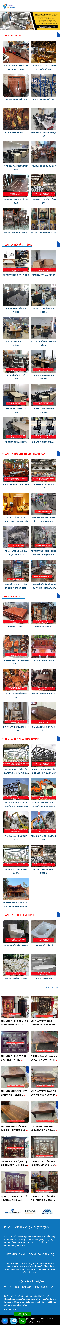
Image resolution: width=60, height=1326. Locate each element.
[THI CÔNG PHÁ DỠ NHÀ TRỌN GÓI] (43, 822)
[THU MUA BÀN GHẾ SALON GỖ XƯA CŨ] (16, 646)
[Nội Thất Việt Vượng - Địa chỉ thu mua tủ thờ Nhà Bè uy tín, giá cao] (15, 1146)
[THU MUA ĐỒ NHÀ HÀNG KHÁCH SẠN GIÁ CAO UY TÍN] (16, 503)
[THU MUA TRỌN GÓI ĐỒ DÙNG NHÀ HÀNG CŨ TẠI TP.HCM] (43, 537)
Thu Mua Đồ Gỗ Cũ (13, 596)
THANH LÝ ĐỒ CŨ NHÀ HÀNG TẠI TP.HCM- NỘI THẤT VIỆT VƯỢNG (44, 588)
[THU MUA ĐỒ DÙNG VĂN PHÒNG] (16, 327)
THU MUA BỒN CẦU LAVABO (16, 945)
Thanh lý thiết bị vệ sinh (18, 915)
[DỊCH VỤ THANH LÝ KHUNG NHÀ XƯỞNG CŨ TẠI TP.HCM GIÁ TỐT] (43, 788)
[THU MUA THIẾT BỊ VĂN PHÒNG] (16, 261)
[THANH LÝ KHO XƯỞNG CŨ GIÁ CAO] (43, 185)
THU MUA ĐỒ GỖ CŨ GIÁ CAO (44, 166)
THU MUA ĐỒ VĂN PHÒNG (16, 442)
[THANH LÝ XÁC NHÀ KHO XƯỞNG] (43, 855)
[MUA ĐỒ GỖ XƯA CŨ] (43, 612)
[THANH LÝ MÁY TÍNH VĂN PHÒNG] (16, 361)
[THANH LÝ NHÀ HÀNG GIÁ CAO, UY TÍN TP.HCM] (16, 537)
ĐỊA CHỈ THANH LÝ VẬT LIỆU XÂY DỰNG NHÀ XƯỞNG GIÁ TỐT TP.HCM (16, 773)
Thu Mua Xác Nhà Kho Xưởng (20, 739)
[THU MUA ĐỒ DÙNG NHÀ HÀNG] (43, 470)
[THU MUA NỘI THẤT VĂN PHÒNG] (16, 294)
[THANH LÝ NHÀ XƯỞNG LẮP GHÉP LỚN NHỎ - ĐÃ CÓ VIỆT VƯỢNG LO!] (43, 755)
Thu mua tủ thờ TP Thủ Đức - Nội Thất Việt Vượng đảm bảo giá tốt (14, 1060)
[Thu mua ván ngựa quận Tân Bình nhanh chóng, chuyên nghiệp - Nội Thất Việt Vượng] (15, 1111)
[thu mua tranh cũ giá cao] (16, 118)
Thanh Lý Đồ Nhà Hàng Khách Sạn (23, 454)
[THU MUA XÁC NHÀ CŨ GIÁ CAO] (16, 822)
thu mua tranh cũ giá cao (16, 132)
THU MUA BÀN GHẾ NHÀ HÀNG (16, 484)
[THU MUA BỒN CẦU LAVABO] (16, 931)
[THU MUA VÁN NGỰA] (16, 612)
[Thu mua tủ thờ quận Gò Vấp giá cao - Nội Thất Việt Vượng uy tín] (15, 1006)
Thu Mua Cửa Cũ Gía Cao (16, 99)
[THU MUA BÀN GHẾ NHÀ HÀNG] (16, 470)
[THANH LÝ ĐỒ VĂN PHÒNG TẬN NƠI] (43, 118)
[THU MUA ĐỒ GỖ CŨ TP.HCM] (43, 679)
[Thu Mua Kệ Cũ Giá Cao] (43, 85)
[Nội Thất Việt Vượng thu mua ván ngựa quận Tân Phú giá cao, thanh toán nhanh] (44, 1076)
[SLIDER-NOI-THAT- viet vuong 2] (30, 21)
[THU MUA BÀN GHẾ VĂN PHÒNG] (16, 394)
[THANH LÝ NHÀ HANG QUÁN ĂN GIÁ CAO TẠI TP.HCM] (43, 503)
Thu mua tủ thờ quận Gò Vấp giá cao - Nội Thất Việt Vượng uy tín (14, 1025)
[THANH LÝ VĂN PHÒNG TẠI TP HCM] (16, 151)
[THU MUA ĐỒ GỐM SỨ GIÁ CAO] (43, 218)
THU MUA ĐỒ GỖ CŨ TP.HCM (43, 693)
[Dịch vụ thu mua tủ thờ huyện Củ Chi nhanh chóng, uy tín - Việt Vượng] (15, 1181)
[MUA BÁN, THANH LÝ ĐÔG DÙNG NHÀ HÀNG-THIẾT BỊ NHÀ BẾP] (16, 570)
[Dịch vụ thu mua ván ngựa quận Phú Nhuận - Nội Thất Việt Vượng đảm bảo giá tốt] (44, 1111)
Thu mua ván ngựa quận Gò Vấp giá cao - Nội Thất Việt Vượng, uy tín (44, 1060)
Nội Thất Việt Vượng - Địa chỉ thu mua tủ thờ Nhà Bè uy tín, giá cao (14, 1165)
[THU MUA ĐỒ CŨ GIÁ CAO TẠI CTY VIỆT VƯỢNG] (43, 51)
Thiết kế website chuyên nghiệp (33, 1320)
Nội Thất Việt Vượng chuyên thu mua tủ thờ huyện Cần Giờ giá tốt (43, 1025)
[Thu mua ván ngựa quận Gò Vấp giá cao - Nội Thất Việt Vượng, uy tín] (44, 1041)
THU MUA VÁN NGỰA (16, 627)
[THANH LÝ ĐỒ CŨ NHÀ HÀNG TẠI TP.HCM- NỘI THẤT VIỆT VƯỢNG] (43, 570)
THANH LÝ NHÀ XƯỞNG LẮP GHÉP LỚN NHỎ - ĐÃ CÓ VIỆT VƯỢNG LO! (44, 773)
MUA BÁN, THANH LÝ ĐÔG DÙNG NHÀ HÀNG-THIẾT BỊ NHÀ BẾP (16, 588)
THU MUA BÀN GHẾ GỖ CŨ (44, 660)
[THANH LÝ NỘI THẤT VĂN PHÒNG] (43, 394)
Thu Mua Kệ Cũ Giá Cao (43, 99)
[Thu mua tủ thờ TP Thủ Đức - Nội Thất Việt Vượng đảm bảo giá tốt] (15, 1041)
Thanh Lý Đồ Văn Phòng (17, 244)
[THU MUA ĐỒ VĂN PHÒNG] (16, 428)
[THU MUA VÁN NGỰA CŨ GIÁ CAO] (16, 185)
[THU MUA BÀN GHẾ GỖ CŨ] (43, 646)
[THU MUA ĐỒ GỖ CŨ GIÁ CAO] (43, 151)
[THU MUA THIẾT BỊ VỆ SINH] (16, 964)
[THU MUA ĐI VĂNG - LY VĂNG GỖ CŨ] (43, 712)
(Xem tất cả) (51, 987)
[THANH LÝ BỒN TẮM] (43, 964)
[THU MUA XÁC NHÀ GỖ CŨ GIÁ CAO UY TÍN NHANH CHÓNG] (16, 888)
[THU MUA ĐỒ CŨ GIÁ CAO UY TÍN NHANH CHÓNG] (16, 51)
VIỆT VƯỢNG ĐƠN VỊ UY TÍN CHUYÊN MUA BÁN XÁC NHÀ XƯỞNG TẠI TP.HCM (16, 806)
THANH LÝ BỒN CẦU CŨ (43, 945)
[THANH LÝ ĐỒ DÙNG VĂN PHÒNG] (43, 294)
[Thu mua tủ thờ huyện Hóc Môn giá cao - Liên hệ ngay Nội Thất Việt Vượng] (44, 1146)
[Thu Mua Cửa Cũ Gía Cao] (16, 85)
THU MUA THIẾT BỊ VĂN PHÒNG (16, 275)
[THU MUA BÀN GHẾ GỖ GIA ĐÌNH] (16, 679)
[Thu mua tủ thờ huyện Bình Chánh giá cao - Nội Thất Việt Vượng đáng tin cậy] (44, 1181)
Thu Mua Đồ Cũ (11, 35)
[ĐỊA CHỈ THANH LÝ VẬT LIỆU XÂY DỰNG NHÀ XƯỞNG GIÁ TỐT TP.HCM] (16, 755)
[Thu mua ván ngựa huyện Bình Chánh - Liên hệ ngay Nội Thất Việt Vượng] (15, 1076)
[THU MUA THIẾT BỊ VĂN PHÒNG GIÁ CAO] (43, 327)
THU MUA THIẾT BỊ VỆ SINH (16, 978)
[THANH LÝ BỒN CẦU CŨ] (43, 931)
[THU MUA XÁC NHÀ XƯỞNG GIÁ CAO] (16, 855)
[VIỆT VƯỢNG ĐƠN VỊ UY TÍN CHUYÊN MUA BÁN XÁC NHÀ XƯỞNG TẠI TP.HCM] (16, 788)
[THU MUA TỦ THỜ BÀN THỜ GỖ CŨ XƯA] (16, 712)
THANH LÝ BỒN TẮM (43, 978)
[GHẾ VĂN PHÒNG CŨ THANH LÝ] (43, 428)
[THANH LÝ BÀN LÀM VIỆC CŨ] (43, 261)
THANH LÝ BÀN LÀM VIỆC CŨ (44, 275)
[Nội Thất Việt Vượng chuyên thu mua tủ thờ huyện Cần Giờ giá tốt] (44, 1006)
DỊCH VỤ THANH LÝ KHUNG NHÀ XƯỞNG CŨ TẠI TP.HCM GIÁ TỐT (43, 806)
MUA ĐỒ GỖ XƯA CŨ (43, 627)
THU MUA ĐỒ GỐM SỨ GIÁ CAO (43, 232)
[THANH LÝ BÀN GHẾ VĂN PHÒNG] (43, 361)
